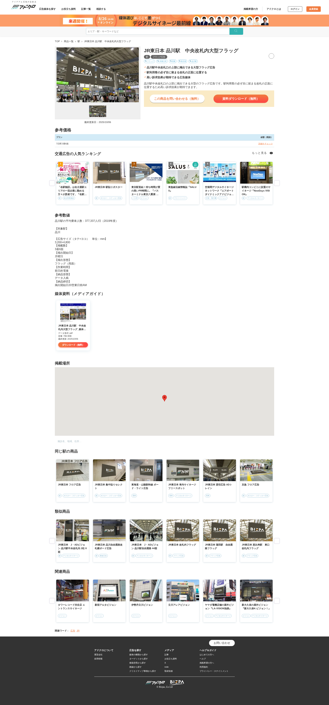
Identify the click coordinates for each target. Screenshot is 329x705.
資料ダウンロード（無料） (240, 98)
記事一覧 (86, 9)
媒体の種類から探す (138, 654)
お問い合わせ (222, 642)
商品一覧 (69, 41)
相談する (101, 9)
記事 (166, 654)
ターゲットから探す (138, 659)
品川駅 (194, 61)
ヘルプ (203, 659)
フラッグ (150, 61)
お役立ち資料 (68, 9)
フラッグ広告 (159, 57)
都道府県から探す (137, 663)
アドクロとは (274, 9)
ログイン (295, 9)
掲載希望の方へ (207, 663)
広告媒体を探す (47, 9)
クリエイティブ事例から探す (142, 671)
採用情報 (98, 659)
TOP (57, 41)
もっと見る (259, 152)
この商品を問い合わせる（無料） (177, 98)
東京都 (183, 61)
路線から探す (135, 667)
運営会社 (98, 654)
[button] (164, 398)
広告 (72, 630)
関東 (173, 61)
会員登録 (313, 9)
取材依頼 (168, 671)
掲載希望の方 (251, 9)
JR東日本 (163, 61)
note (166, 667)
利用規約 (204, 667)
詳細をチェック (265, 144)
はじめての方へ (207, 654)
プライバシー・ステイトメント (214, 671)
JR (78, 630)
